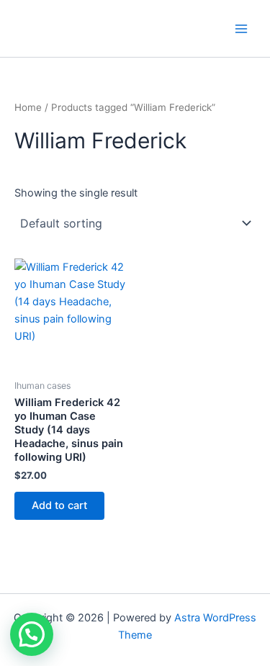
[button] (31, 634)
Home (28, 107)
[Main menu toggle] (241, 28)
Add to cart (59, 505)
